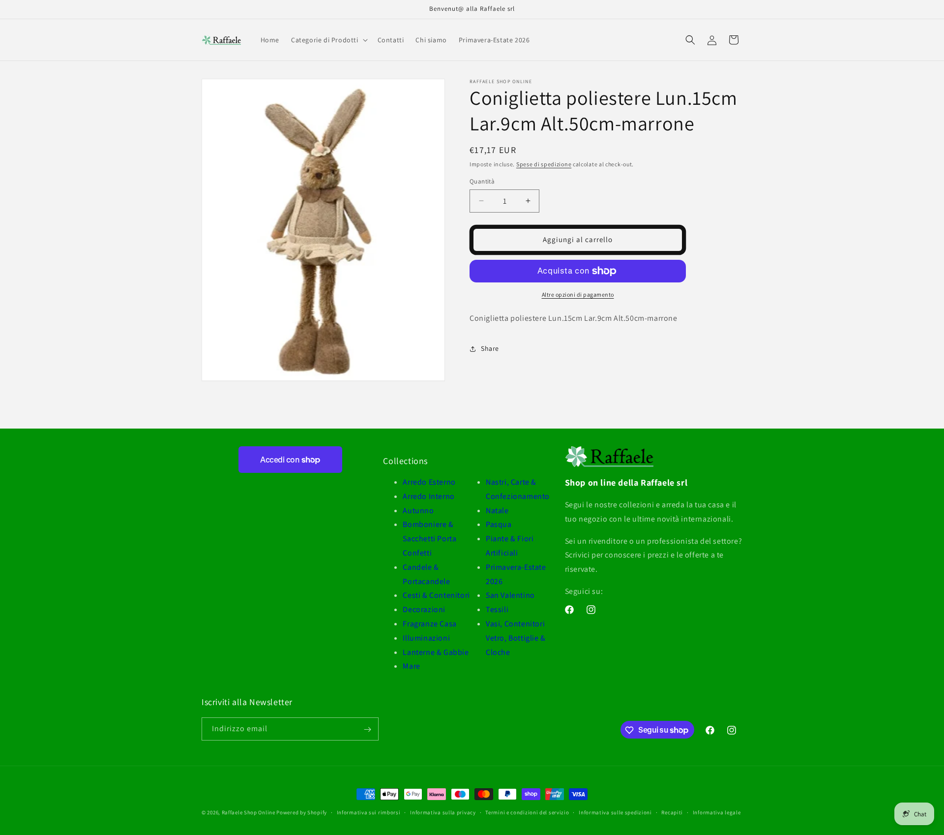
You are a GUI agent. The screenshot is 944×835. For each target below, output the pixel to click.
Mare (411, 666)
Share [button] (490, 348)
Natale (497, 510)
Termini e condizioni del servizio (527, 811)
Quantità (482, 181)
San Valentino (510, 595)
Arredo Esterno (429, 482)
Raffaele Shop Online (248, 812)
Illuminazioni (426, 638)
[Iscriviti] (367, 729)
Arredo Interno (428, 496)
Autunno (418, 510)
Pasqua (499, 524)
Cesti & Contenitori (436, 595)
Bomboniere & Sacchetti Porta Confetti (429, 538)
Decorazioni (424, 609)
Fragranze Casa (429, 624)
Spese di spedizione (543, 164)
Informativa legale (717, 811)
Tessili (497, 609)
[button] (328, 40)
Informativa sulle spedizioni (615, 811)
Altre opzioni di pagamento (578, 294)
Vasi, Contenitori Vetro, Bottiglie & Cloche (516, 638)
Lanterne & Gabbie (436, 652)
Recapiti (672, 811)
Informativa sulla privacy (443, 811)
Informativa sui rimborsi (369, 811)
